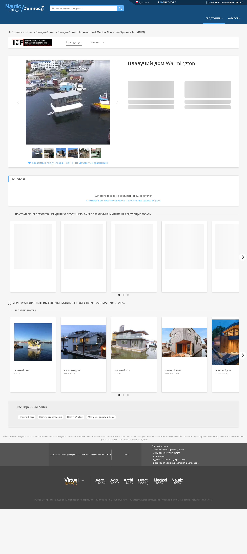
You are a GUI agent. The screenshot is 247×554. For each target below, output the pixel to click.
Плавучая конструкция (50, 417)
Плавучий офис (75, 417)
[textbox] (83, 8)
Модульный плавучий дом (101, 417)
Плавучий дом (26, 417)
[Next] (117, 103)
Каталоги (234, 18)
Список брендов (160, 446)
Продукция (212, 18)
